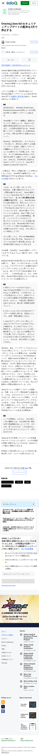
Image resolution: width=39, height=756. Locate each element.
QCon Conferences (8, 642)
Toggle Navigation (3, 3)
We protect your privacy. (9, 585)
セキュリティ (6, 485)
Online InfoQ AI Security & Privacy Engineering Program (30, 637)
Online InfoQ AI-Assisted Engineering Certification (30, 666)
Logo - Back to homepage (12, 3)
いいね (12, 60)
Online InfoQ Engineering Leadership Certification (28, 656)
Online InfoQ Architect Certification (28, 646)
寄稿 (3, 649)
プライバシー (5, 752)
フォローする (34, 42)
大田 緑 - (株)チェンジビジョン (15, 52)
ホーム (4, 631)
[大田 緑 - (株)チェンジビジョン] (3, 52)
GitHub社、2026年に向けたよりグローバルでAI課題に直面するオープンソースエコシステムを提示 (18, 528)
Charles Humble (10, 42)
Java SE (19, 482)
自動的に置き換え (18, 96)
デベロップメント (7, 482)
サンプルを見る (27, 549)
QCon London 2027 (29, 687)
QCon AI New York (30, 681)
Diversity (4, 663)
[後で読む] (29, 59)
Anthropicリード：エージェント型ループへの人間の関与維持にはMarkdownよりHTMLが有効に (18, 520)
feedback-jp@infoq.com (8, 740)
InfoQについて (6, 656)
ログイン (4, 639)
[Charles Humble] (3, 42)
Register (25, 3)
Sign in (34, 3)
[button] (18, 581)
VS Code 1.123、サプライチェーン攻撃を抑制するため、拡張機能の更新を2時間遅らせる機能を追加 (18, 511)
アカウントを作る (7, 635)
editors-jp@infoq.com (26, 740)
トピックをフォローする (19, 472)
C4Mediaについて (7, 659)
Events (4, 645)
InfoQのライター (7, 652)
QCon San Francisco (27, 675)
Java (26, 468)
